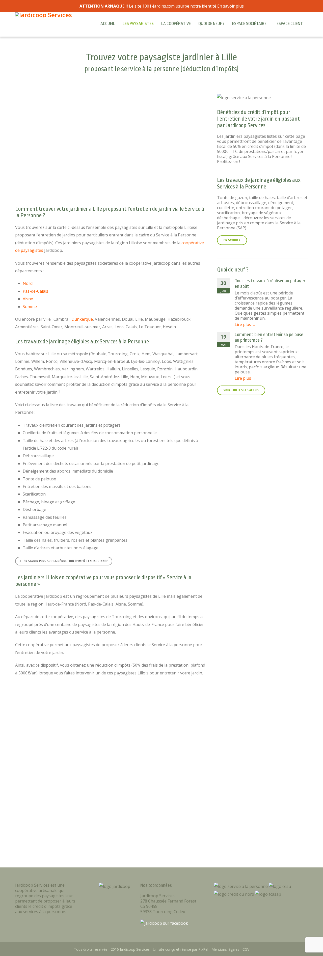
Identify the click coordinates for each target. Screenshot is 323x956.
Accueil (107, 23)
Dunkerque (82, 319)
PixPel (203, 949)
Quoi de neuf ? (211, 23)
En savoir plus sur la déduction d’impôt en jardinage (66, 561)
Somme (30, 306)
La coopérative (176, 23)
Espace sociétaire (249, 23)
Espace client (290, 23)
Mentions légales (225, 949)
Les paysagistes (138, 23)
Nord (28, 283)
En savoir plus (230, 6)
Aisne (28, 299)
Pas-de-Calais (35, 291)
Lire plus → (245, 324)
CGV (246, 949)
